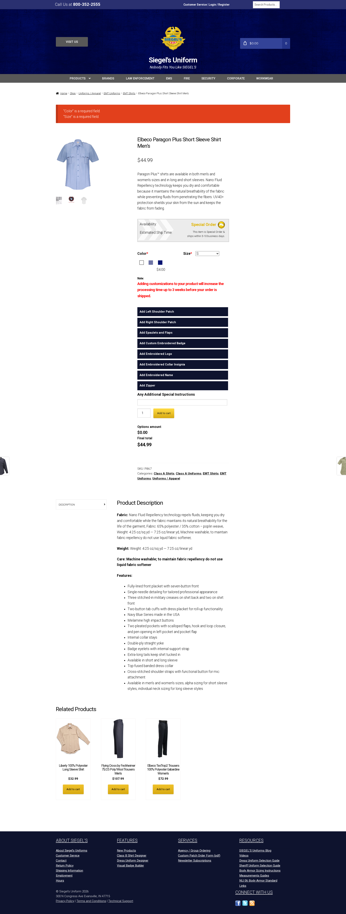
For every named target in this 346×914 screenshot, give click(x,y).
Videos (243, 855)
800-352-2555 (86, 4)
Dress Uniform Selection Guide (259, 860)
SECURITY (208, 78)
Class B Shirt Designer (131, 855)
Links (242, 886)
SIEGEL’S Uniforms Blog (255, 850)
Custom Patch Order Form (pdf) (199, 855)
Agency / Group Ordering (194, 850)
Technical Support (120, 901)
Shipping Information (69, 870)
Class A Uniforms (188, 473)
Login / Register (219, 4)
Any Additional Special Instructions (166, 394)
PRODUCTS (77, 78)
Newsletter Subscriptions (194, 860)
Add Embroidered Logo (156, 354)
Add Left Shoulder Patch (157, 311)
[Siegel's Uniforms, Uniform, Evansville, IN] (266, 905)
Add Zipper (147, 385)
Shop (73, 93)
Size (187, 254)
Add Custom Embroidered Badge (162, 343)
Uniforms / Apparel (89, 93)
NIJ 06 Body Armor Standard (258, 880)
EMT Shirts (129, 93)
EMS (169, 78)
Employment (64, 875)
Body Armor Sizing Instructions (260, 870)
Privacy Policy (65, 901)
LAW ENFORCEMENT (140, 78)
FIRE (187, 78)
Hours (60, 880)
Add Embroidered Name (156, 375)
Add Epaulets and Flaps (156, 332)
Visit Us (72, 42)
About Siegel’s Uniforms (71, 850)
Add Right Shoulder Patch (158, 322)
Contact (61, 860)
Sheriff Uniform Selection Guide (259, 865)
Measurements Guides (254, 875)
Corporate (236, 78)
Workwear (264, 78)
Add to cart (164, 413)
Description (67, 504)
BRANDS (108, 78)
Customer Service (195, 4)
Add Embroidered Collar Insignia (162, 364)
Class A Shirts (164, 473)
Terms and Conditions (91, 901)
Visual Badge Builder (130, 865)
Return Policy (64, 865)
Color (142, 254)
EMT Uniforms (112, 93)
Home (63, 93)
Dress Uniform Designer (132, 860)
